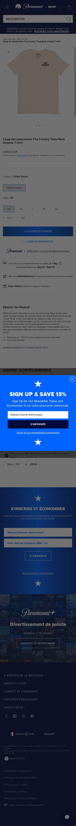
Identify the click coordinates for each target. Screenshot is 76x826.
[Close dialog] (72, 379)
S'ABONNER (37, 424)
